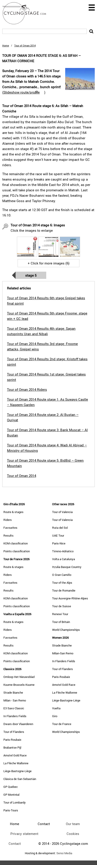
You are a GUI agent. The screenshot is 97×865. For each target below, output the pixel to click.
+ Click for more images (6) (48, 263)
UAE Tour (58, 535)
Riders (7, 520)
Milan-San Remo (62, 653)
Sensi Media (64, 853)
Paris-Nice (58, 543)
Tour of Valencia (62, 512)
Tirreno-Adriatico (63, 551)
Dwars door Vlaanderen (18, 724)
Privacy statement (24, 833)
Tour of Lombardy (14, 802)
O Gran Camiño (61, 575)
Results (8, 535)
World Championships (66, 630)
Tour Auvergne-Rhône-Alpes (70, 598)
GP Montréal (11, 795)
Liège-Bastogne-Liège (17, 771)
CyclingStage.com (27, 13)
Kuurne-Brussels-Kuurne (19, 685)
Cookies (73, 833)
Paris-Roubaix (12, 740)
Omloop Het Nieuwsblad (19, 677)
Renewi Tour (60, 614)
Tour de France (61, 724)
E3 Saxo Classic (13, 708)
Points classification (16, 551)
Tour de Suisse (61, 606)
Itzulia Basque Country (66, 567)
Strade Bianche (13, 692)
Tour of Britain (61, 622)
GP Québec (10, 787)
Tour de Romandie (63, 590)
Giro (54, 716)
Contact (15, 843)
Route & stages (13, 512)
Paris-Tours (10, 810)
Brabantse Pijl (12, 747)
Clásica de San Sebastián (19, 779)
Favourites (10, 528)
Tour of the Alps (62, 583)
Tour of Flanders (13, 732)
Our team (73, 823)
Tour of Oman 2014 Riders (27, 389)
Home (5, 45)
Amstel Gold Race (15, 755)
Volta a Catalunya (63, 559)
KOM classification (15, 543)
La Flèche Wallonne (15, 763)
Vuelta (56, 708)
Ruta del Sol (60, 528)
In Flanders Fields (14, 716)
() (23, 92)
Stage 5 (31, 275)
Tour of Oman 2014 (21, 475)
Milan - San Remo (14, 700)
